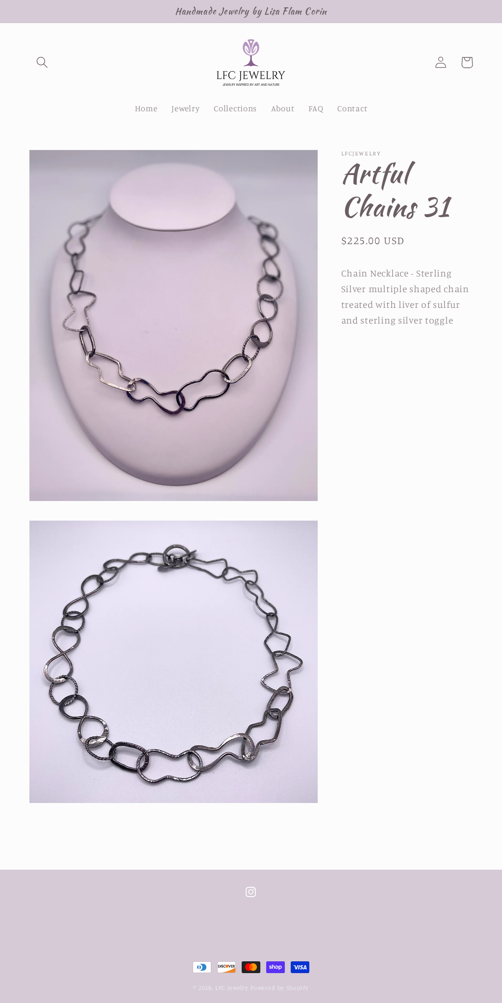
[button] (42, 62)
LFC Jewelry (232, 987)
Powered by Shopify (280, 987)
